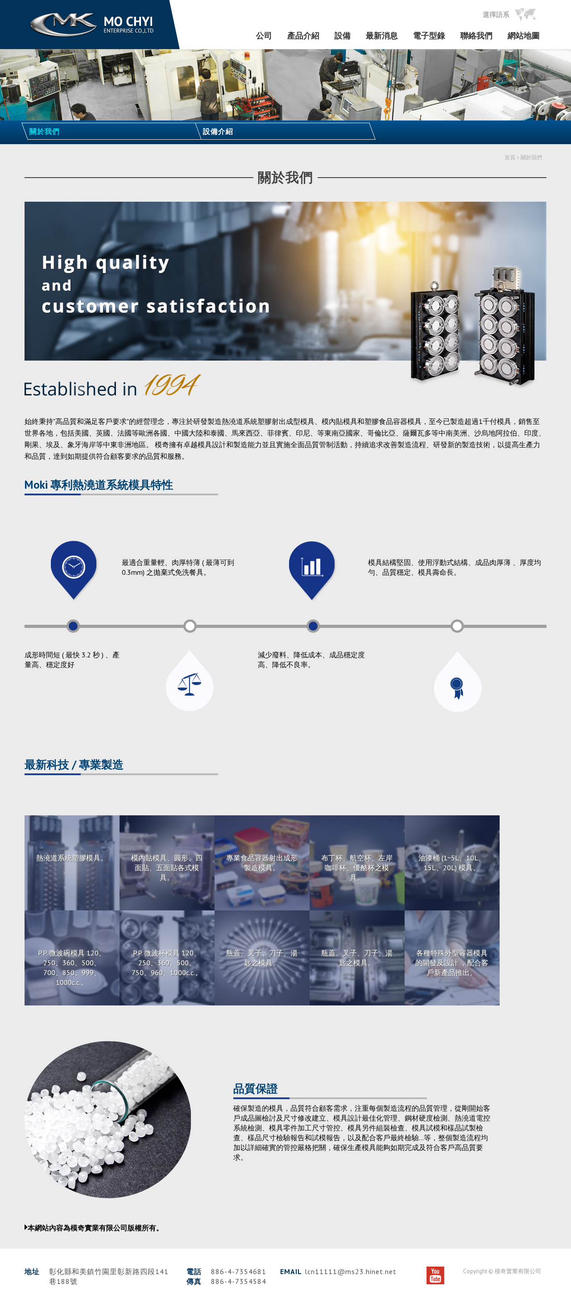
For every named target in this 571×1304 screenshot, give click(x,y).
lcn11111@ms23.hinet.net (351, 1271)
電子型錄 (429, 36)
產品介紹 (303, 36)
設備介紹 (218, 131)
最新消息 (382, 36)
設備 (343, 36)
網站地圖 (524, 36)
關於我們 (44, 131)
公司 (264, 36)
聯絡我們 (476, 36)
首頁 (510, 157)
